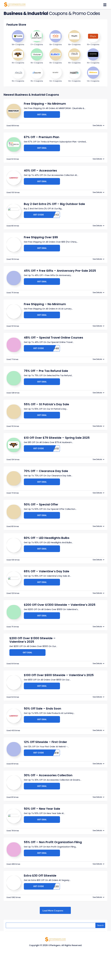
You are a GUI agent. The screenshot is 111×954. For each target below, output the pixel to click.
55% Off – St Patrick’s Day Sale (46, 404)
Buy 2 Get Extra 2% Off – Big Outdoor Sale (54, 204)
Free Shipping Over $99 (41, 237)
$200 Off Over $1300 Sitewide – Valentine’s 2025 (59, 605)
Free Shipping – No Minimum (45, 104)
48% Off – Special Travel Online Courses (53, 338)
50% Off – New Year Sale (42, 809)
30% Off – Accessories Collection (48, 775)
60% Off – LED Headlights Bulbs (46, 538)
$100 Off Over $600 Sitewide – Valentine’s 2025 (59, 675)
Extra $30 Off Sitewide (40, 876)
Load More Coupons (53, 910)
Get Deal (42, 114)
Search (100, 925)
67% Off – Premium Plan (41, 137)
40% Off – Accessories (40, 170)
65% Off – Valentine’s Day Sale (46, 571)
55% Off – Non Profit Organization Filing (53, 842)
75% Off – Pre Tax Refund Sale (46, 371)
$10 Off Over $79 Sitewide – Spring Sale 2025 (57, 438)
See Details (97, 125)
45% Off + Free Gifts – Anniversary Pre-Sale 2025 (60, 271)
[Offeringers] (15, 4)
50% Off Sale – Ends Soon (42, 708)
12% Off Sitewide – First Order (45, 742)
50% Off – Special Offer (41, 504)
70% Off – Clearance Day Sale (46, 471)
